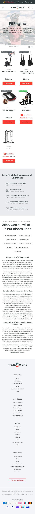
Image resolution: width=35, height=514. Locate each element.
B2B (18, 391)
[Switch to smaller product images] (32, 47)
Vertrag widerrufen (17, 480)
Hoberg (18, 440)
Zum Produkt (9, 83)
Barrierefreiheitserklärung (17, 466)
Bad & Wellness (11, 239)
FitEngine (9, 69)
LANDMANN (17, 427)
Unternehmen (17, 381)
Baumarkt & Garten (10, 243)
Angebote (17, 251)
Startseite (17, 378)
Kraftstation (26, 110)
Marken (9, 247)
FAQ (17, 386)
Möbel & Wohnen (24, 236)
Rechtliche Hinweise (17, 464)
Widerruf (17, 459)
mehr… (17, 445)
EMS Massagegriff (9, 110)
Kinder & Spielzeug (25, 243)
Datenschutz (17, 469)
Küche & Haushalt (10, 236)
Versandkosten (18, 456)
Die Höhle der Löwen (22, 247)
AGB (17, 461)
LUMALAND (17, 432)
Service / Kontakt (17, 383)
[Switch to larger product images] (29, 47)
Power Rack (9, 149)
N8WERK (17, 437)
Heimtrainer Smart (8, 71)
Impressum (17, 471)
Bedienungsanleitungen (17, 388)
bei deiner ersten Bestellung (18, 2)
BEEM (17, 429)
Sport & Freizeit (24, 239)
